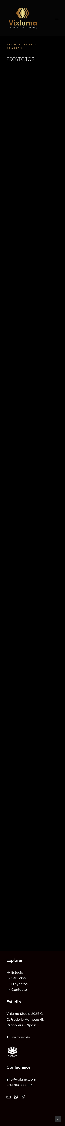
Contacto (19, 989)
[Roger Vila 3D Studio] (12, 1052)
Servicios (18, 978)
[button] (56, 18)
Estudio (17, 972)
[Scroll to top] (58, 1119)
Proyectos (19, 984)
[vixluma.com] (32, 18)
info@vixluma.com (21, 1079)
